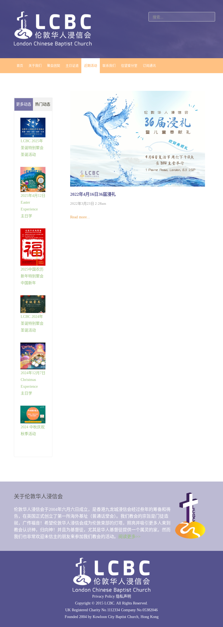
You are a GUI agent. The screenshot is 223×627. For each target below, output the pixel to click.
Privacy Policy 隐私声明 (111, 596)
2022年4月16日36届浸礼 (93, 194)
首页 (20, 66)
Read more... (80, 217)
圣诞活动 (28, 155)
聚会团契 (53, 66)
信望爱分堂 (129, 66)
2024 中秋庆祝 (33, 427)
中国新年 (28, 283)
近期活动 (90, 66)
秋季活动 (28, 434)
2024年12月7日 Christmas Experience (33, 380)
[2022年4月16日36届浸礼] (137, 138)
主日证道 (72, 66)
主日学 (26, 216)
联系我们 (109, 66)
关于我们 (35, 66)
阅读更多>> (129, 536)
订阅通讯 (149, 66)
